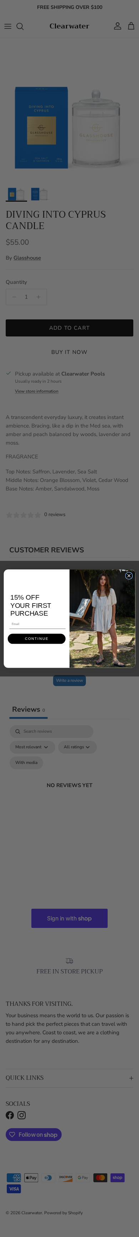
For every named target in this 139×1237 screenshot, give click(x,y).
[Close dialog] (129, 575)
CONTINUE (36, 639)
